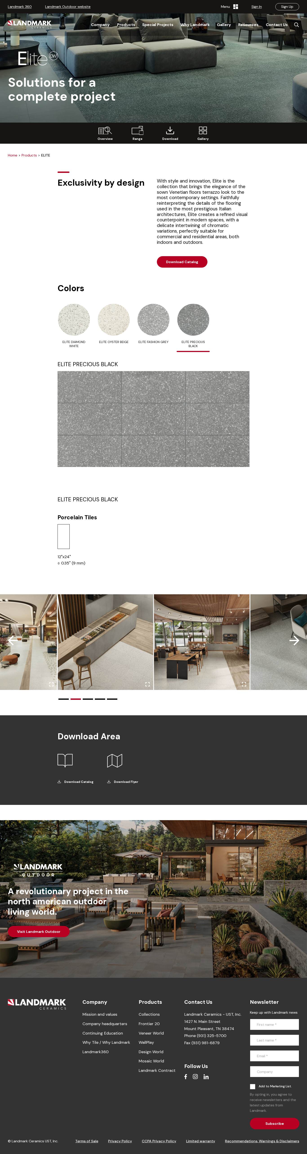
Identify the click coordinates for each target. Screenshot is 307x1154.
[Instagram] (195, 1076)
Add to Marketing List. (275, 1086)
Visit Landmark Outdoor (38, 931)
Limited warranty (200, 1141)
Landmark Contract (157, 1070)
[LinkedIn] (206, 1076)
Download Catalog (182, 262)
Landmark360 (95, 1052)
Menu (226, 6)
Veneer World (151, 1033)
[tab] (74, 328)
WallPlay (146, 1042)
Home (12, 155)
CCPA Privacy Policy (159, 1141)
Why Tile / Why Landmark (106, 1042)
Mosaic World (151, 1061)
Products (29, 155)
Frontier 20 (149, 1023)
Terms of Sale (86, 1141)
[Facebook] (185, 1076)
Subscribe (274, 1123)
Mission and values (99, 1014)
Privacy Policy (120, 1141)
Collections (149, 1014)
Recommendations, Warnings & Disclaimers (262, 1141)
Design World (151, 1052)
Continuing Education (102, 1033)
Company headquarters (104, 1023)
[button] (63, 699)
